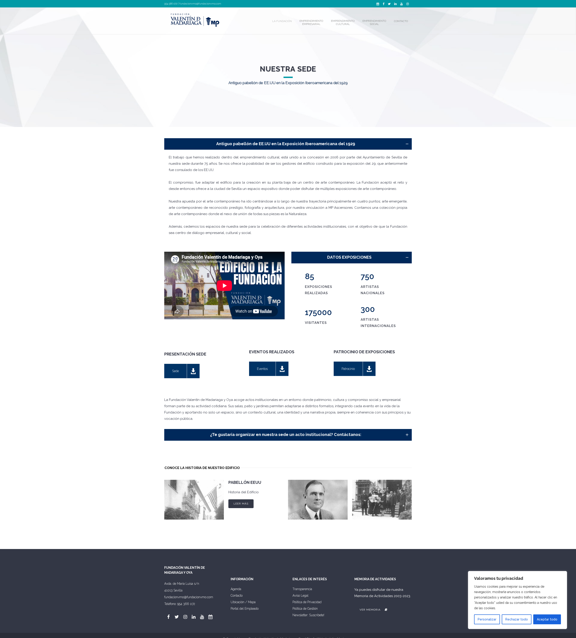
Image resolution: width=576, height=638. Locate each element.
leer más (241, 503)
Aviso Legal (300, 595)
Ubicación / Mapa (243, 602)
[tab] (288, 144)
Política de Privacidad (307, 602)
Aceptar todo (547, 619)
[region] (517, 600)
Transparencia (302, 589)
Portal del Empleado (245, 608)
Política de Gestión (305, 608)
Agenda (236, 589)
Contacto (237, 595)
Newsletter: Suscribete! (308, 615)
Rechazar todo (516, 619)
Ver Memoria (370, 609)
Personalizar (487, 619)
